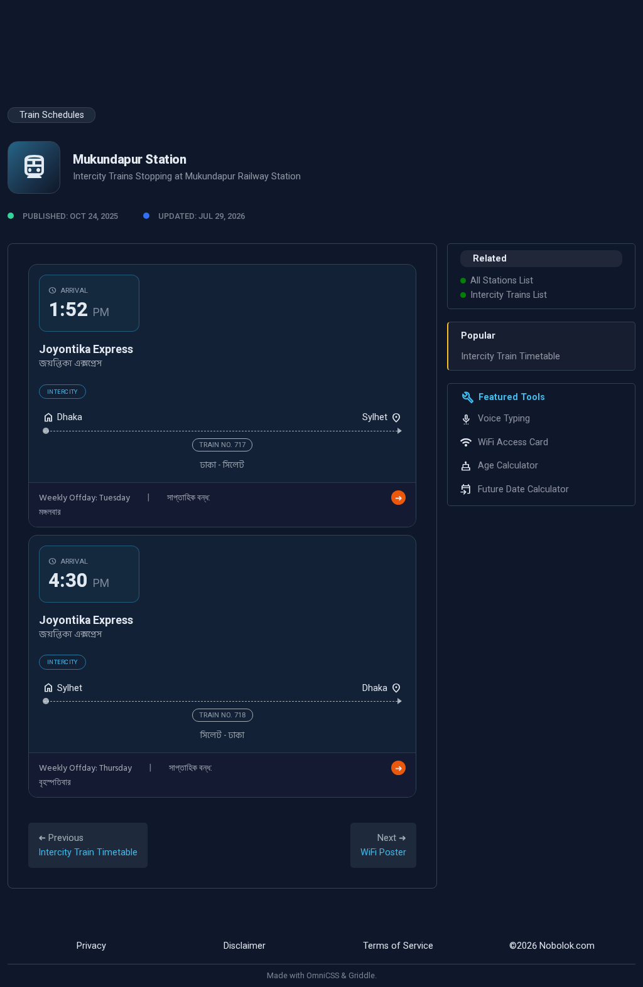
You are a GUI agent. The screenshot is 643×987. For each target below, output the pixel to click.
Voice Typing (504, 418)
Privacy (91, 946)
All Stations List (501, 280)
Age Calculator (508, 465)
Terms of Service (398, 946)
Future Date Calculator (523, 489)
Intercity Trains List (508, 295)
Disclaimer (245, 946)
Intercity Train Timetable (510, 356)
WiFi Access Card (513, 442)
